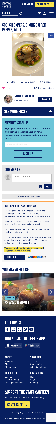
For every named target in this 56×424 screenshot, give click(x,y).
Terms (27, 413)
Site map (34, 382)
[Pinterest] (25, 329)
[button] (28, 112)
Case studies (36, 364)
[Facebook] (7, 329)
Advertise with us (38, 367)
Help (32, 377)
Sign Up (8, 364)
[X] (19, 329)
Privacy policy (38, 413)
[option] (28, 54)
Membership (10, 367)
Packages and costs (14, 382)
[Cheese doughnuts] (28, 292)
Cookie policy (17, 413)
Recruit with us (12, 379)
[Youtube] (31, 329)
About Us (9, 361)
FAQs (32, 379)
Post (48, 187)
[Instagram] (13, 329)
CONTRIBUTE (43, 4)
